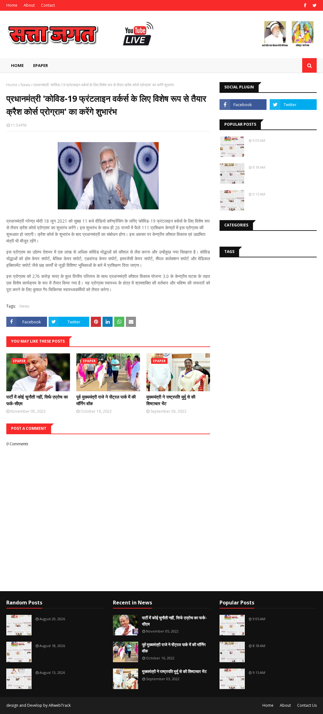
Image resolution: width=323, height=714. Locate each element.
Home (11, 5)
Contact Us (307, 705)
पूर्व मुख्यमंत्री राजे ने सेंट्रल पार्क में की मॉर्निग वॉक (106, 400)
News (25, 84)
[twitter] (314, 5)
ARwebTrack (60, 705)
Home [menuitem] (17, 65)
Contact (48, 5)
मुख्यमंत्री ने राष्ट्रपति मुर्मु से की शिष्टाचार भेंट (170, 400)
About (29, 5)
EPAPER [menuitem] (40, 65)
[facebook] (305, 5)
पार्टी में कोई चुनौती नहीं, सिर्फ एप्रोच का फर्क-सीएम (37, 400)
